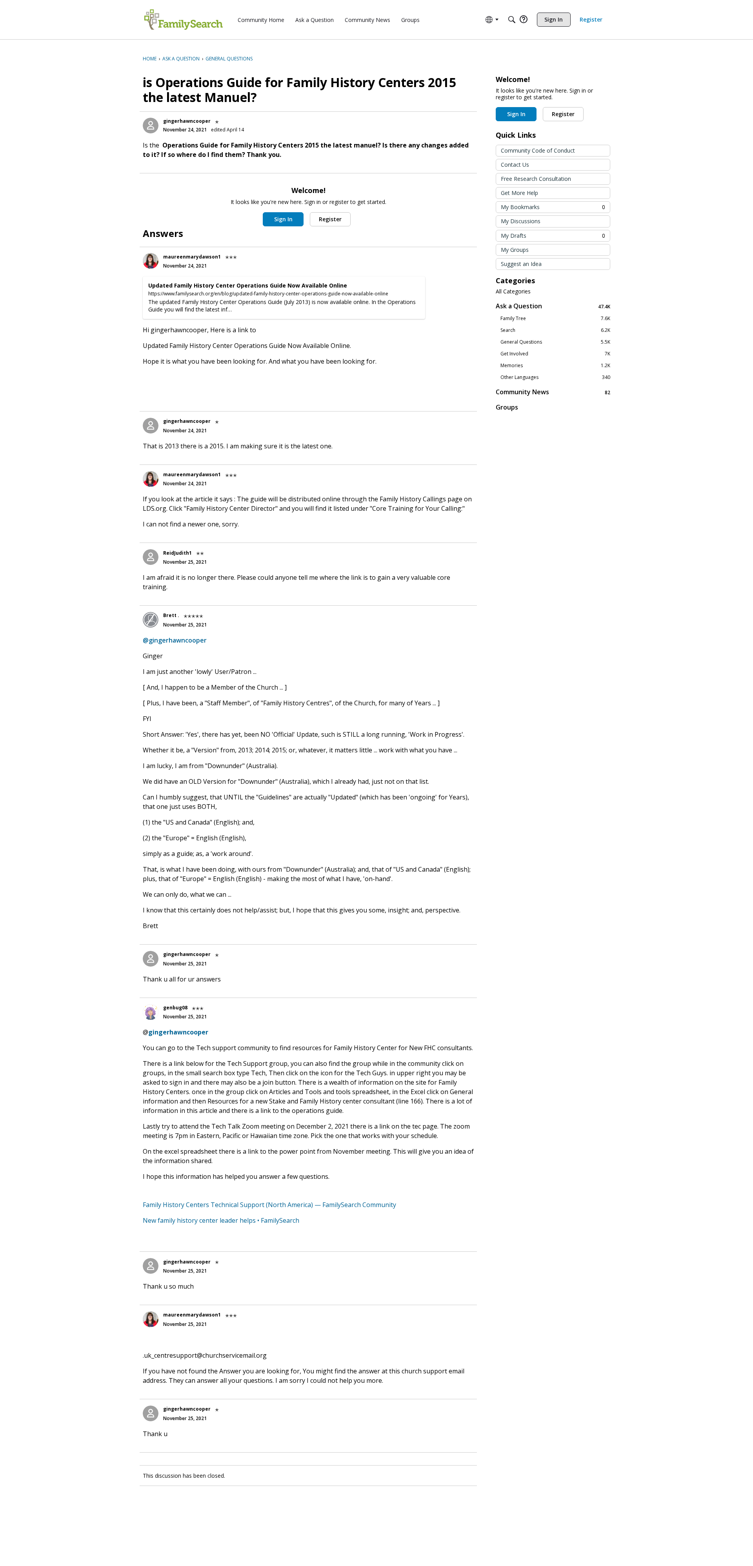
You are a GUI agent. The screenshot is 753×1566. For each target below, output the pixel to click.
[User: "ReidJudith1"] (150, 557)
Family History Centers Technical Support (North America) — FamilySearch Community (269, 1204)
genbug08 (175, 1007)
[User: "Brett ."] (150, 620)
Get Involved (555, 353)
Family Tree (555, 318)
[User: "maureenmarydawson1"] (150, 261)
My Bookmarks (553, 207)
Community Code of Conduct (538, 150)
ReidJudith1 (177, 553)
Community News (553, 392)
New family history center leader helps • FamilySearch (221, 1220)
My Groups (515, 249)
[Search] (512, 20)
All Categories (513, 291)
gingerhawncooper (187, 121)
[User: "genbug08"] (150, 1012)
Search (555, 330)
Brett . (171, 615)
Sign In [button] (283, 219)
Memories (555, 365)
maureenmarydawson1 (192, 256)
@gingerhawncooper (175, 640)
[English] (183, 19)
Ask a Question (553, 306)
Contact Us (515, 164)
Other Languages (555, 377)
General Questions (555, 342)
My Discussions (520, 221)
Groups (507, 407)
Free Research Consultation (536, 178)
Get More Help (519, 193)
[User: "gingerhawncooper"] (150, 125)
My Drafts (553, 235)
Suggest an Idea (521, 264)
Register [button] (330, 219)
